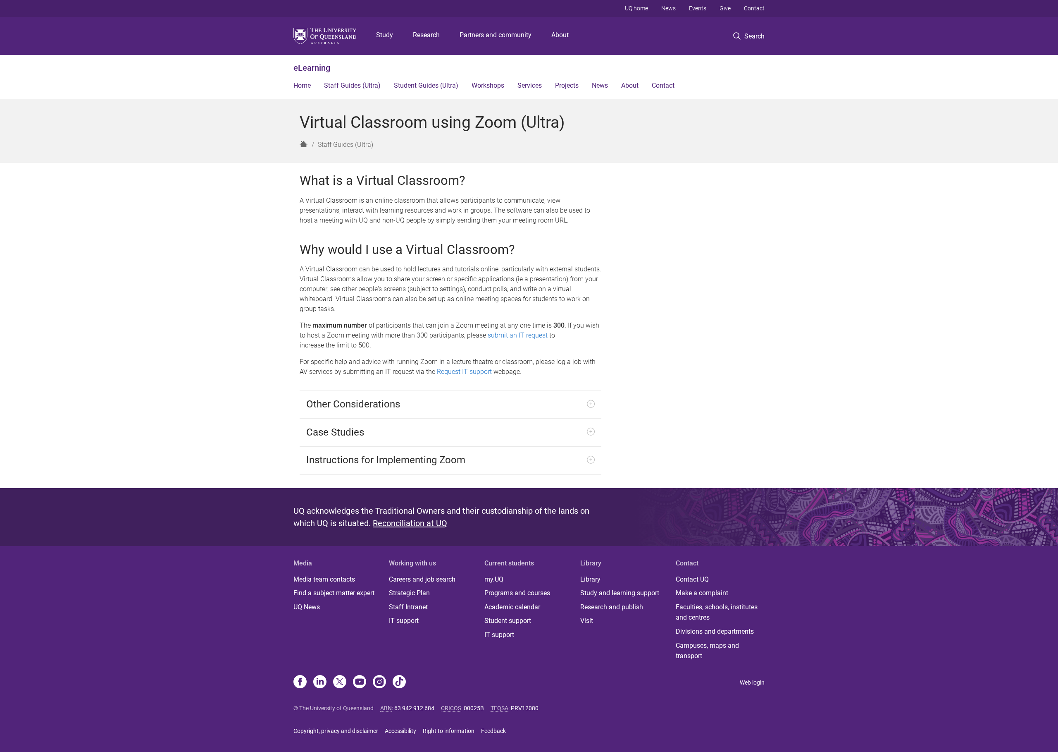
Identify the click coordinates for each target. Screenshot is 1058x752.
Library (590, 579)
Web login (752, 682)
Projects (567, 85)
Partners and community (495, 35)
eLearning (311, 68)
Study (384, 35)
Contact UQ (692, 579)
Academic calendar (512, 607)
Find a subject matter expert (333, 593)
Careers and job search (422, 579)
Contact (754, 8)
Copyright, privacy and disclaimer (335, 731)
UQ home (636, 8)
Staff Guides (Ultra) (352, 85)
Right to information (448, 731)
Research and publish (611, 607)
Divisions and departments (715, 631)
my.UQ (493, 579)
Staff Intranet (408, 607)
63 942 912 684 (414, 708)
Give (725, 8)
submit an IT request (518, 335)
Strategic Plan (409, 593)
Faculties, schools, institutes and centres (717, 612)
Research (426, 35)
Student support (507, 621)
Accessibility (400, 731)
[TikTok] (399, 682)
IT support (404, 621)
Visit (586, 621)
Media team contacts (324, 579)
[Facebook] (300, 682)
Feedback (493, 731)
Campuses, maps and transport (707, 651)
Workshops (488, 85)
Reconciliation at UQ (410, 523)
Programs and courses (517, 593)
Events (697, 8)
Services (529, 85)
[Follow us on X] (339, 682)
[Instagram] (379, 682)
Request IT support (464, 372)
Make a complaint (702, 593)
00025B (474, 708)
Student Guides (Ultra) (426, 85)
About (560, 35)
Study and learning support (619, 593)
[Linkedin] (319, 682)
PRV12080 (525, 708)
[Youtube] (359, 682)
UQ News (306, 607)
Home (302, 85)
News (668, 8)
